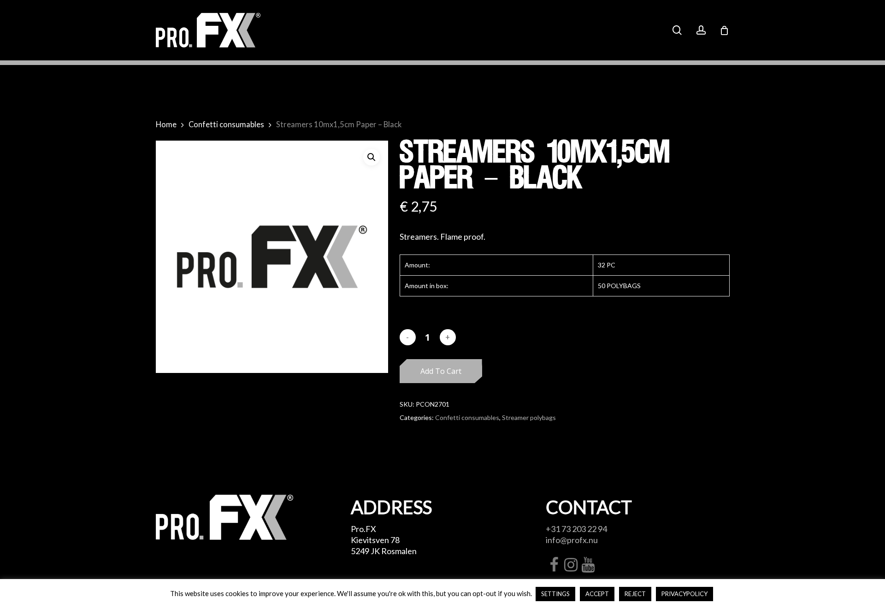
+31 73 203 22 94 (576, 529)
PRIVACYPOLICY (684, 593)
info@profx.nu (572, 540)
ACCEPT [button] (597, 593)
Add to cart (440, 371)
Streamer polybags (529, 417)
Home (166, 124)
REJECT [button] (635, 593)
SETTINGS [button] (555, 593)
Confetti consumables (226, 124)
